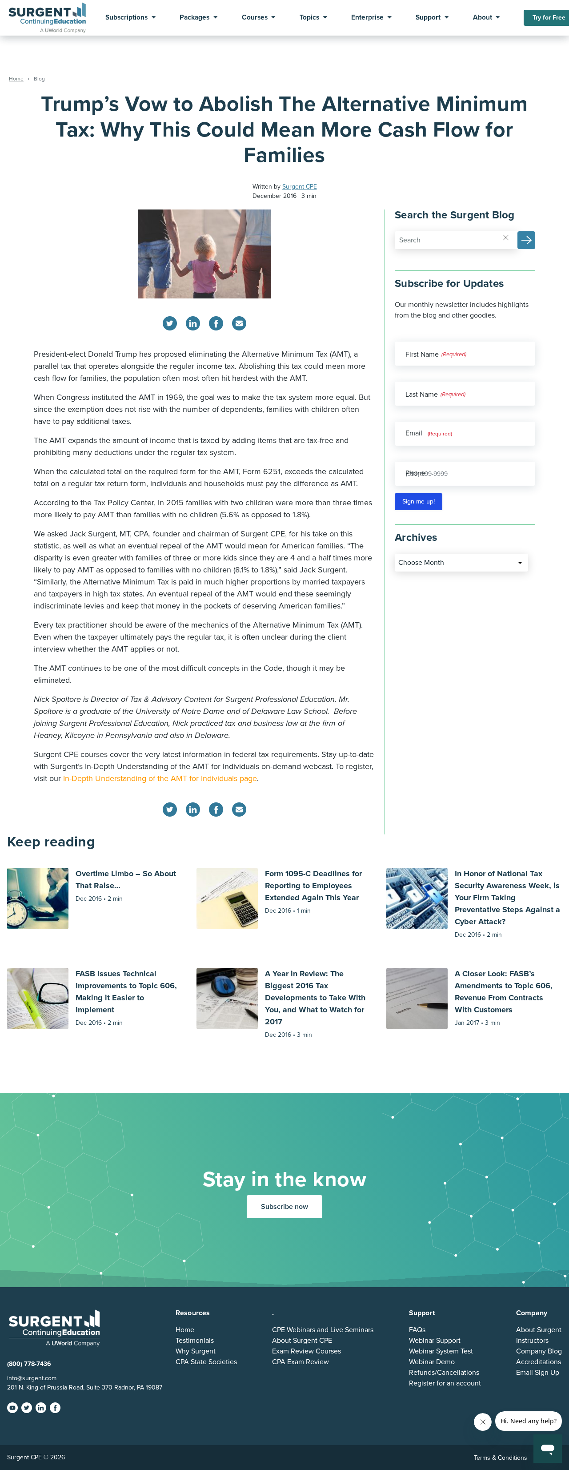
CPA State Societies (206, 1361)
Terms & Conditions (500, 1458)
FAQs (417, 1329)
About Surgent (538, 1329)
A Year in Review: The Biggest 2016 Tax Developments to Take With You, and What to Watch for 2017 (315, 998)
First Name (422, 354)
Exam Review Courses (306, 1351)
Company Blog (539, 1351)
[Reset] (506, 237)
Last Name (421, 394)
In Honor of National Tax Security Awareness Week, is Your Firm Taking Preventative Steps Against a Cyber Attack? (507, 897)
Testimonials (195, 1340)
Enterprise (367, 18)
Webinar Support (435, 1340)
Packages (194, 18)
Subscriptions (126, 18)
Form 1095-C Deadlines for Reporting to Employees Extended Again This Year (313, 885)
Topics (309, 18)
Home (185, 1329)
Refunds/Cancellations (444, 1372)
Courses (255, 18)
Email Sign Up (537, 1372)
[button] (526, 240)
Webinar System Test (441, 1351)
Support (428, 18)
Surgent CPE (299, 186)
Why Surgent (196, 1351)
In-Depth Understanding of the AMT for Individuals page (160, 778)
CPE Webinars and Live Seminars (322, 1329)
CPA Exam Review (300, 1361)
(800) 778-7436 (29, 1364)
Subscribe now (284, 1206)
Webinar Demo (432, 1361)
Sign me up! (418, 501)
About (482, 18)
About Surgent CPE (302, 1340)
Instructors (532, 1340)
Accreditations (538, 1361)
